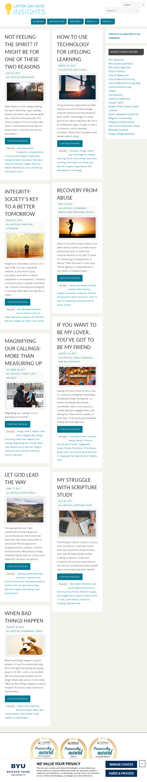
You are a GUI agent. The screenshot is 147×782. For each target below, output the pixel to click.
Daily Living (80, 69)
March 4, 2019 (14, 220)
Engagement (84, 444)
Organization (80, 166)
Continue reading (18, 141)
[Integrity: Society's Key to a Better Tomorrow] (25, 246)
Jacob (71, 587)
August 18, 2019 (67, 353)
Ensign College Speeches (122, 133)
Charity (25, 373)
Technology (76, 170)
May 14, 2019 (65, 204)
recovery (92, 293)
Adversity (21, 573)
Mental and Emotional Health (76, 212)
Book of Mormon (83, 583)
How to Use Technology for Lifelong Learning (76, 154)
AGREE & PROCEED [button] (121, 773)
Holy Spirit (38, 160)
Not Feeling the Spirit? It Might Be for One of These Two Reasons (22, 52)
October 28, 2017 (15, 369)
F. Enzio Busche (12, 156)
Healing (72, 289)
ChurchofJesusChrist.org (122, 79)
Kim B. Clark (72, 158)
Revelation (27, 77)
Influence (9, 163)
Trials (31, 492)
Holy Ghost (26, 160)
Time (59, 459)
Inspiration (30, 581)
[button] (142, 763)
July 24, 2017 (65, 501)
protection (82, 293)
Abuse (72, 285)
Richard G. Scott (86, 297)
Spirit (27, 167)
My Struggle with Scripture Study (77, 488)
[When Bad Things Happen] (25, 645)
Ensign (83, 150)
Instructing (10, 439)
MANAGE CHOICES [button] (121, 764)
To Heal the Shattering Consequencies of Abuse (77, 301)
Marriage (75, 456)
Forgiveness (34, 156)
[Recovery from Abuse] (77, 227)
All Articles (13, 77)
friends (67, 448)
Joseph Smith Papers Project (124, 106)
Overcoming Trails (31, 589)
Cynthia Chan (34, 577)
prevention (71, 293)
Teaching (17, 454)
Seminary (34, 450)
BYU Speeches (116, 59)
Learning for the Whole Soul (79, 162)
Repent (8, 167)
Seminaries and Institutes (17, 450)
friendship (77, 448)
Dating (71, 440)
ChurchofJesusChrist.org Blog (124, 83)
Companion (21, 152)
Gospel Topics (116, 102)
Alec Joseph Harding (86, 285)
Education (74, 150)
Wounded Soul (73, 603)
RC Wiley (26, 321)
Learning (61, 162)
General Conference (14, 581)
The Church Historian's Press (124, 125)
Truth (34, 321)
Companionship (35, 152)
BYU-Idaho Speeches (120, 67)
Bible (71, 583)
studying (61, 603)
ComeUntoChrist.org (120, 87)
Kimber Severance (88, 158)
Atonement (80, 208)
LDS (33, 317)
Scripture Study (82, 505)
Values (41, 321)
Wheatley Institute (118, 129)
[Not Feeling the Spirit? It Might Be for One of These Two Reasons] (25, 91)
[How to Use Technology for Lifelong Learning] (77, 87)
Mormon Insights (23, 163)
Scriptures (85, 599)
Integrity (26, 317)
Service (8, 454)
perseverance (11, 593)
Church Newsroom (119, 75)
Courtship (91, 436)
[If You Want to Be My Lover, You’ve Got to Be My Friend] (77, 376)
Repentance (18, 167)
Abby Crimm (23, 706)
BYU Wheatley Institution (29, 309)
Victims (67, 304)
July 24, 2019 (13, 73)
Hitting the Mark (12, 160)
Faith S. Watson (32, 431)
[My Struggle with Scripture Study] (77, 523)
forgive (24, 156)
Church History (117, 71)
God (94, 583)
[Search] (136, 11)
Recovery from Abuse (67, 297)
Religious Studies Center (122, 122)
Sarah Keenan (72, 599)
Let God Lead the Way (28, 585)
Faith (24, 492)
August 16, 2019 (15, 627)
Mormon (40, 317)
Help (79, 289)
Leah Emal (21, 439)
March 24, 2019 (67, 65)
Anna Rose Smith (25, 148)
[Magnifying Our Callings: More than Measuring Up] (25, 395)
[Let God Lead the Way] (25, 510)
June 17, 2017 (13, 488)
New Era (36, 163)
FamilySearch (116, 94)
